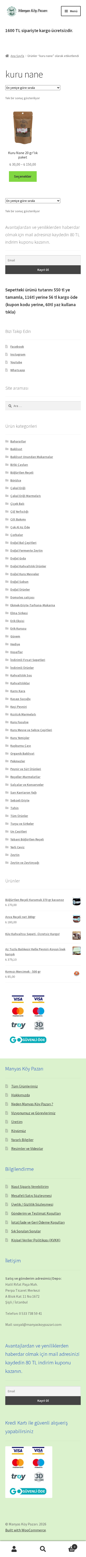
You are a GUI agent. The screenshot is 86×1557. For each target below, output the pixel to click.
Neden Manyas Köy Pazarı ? (32, 1104)
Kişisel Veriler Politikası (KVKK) (35, 1240)
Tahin (14, 808)
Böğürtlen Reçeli (21, 472)
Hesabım (14, 1549)
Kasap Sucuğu (20, 699)
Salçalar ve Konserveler (27, 785)
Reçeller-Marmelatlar (25, 777)
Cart (66, 1545)
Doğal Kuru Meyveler (24, 574)
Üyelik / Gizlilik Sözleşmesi (32, 1204)
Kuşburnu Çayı (20, 746)
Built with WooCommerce (25, 1530)
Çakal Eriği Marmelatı (25, 496)
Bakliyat (16, 449)
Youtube (16, 362)
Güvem (15, 636)
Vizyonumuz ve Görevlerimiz (33, 1113)
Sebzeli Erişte (19, 800)
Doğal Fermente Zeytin (26, 550)
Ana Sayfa (17, 56)
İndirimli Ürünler (22, 668)
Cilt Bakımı (18, 519)
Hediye (15, 644)
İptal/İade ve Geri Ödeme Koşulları (38, 1222)
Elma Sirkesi (19, 613)
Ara (43, 1549)
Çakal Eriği (17, 488)
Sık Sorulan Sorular (26, 1231)
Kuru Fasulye (19, 722)
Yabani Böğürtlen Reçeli (27, 839)
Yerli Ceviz (17, 847)
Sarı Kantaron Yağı (23, 792)
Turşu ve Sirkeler (22, 824)
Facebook (17, 346)
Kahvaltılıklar (20, 683)
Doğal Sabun (19, 582)
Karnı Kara (17, 691)
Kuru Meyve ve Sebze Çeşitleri (31, 730)
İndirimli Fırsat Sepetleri (27, 660)
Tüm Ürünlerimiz (24, 1086)
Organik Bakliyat (22, 753)
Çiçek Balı (17, 504)
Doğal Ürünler (20, 589)
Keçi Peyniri (18, 707)
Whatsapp (17, 370)
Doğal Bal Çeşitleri (23, 543)
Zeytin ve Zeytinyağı (24, 863)
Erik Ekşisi (17, 621)
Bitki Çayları (19, 465)
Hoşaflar (16, 652)
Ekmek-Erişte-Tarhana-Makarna (32, 605)
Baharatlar (18, 441)
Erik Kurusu (18, 628)
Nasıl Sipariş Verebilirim (30, 1186)
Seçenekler (22, 176)
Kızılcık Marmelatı (23, 714)
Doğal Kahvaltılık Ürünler (28, 566)
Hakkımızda (20, 1095)
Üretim (16, 1121)
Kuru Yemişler (19, 738)
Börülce (15, 480)
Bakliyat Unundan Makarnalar (31, 457)
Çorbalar (16, 535)
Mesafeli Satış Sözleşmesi (31, 1195)
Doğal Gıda (18, 558)
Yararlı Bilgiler (22, 1139)
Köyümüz (18, 1130)
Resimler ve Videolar (27, 1148)
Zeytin (14, 855)
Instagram (17, 354)
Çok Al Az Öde (20, 527)
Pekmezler (17, 761)
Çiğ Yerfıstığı (19, 511)
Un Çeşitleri (18, 831)
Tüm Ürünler (19, 816)
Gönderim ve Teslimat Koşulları (36, 1213)
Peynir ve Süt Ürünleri (25, 769)
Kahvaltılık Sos (21, 675)
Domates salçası (22, 597)
